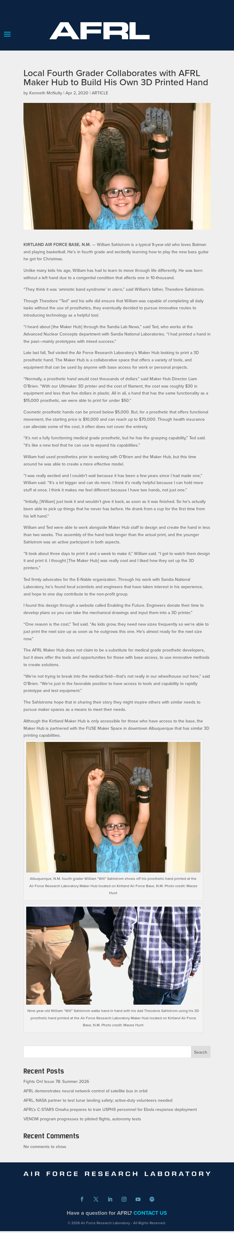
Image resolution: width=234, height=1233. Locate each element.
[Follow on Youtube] (138, 1199)
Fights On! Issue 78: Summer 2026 (56, 1081)
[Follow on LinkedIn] (110, 1199)
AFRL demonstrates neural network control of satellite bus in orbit (85, 1091)
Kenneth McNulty (45, 93)
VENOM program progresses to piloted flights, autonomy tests (82, 1119)
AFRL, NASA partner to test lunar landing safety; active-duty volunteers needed (97, 1100)
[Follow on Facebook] (82, 1199)
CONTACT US (150, 1213)
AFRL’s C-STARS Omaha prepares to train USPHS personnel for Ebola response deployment (110, 1109)
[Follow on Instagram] (124, 1199)
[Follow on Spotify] (152, 1199)
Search (200, 1052)
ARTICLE (100, 93)
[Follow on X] (96, 1199)
